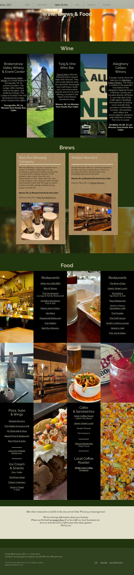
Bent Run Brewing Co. (46, 198)
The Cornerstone (50, 293)
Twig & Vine (62, 74)
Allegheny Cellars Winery (119, 81)
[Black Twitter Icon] (83, 385)
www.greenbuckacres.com (14, 565)
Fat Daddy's (117, 293)
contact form (58, 520)
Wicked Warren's (97, 183)
